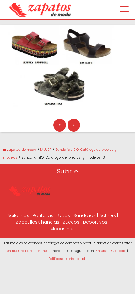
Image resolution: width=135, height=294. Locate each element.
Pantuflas (43, 215)
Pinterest (102, 251)
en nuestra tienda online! (27, 251)
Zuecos (71, 222)
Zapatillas (27, 222)
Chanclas (48, 222)
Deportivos (95, 222)
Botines (107, 215)
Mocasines (62, 229)
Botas (63, 215)
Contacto (118, 251)
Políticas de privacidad (66, 258)
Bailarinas (18, 215)
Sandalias (84, 215)
